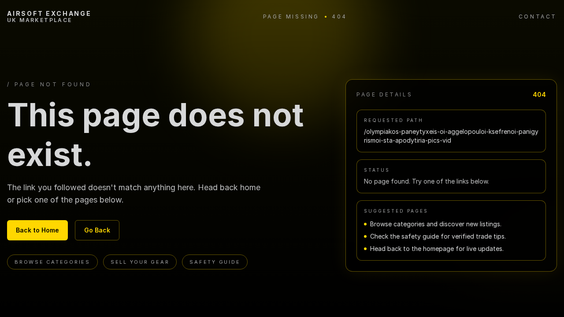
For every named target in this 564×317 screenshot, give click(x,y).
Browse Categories (52, 262)
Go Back (97, 230)
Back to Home (37, 230)
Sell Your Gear (140, 262)
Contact (538, 16)
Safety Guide (214, 262)
